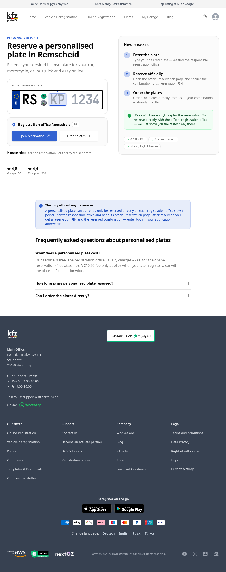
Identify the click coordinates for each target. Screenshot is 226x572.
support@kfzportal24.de (40, 397)
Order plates (76, 136)
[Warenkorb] (204, 16)
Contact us (69, 433)
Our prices (15, 460)
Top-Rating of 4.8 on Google (176, 4)
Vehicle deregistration (23, 442)
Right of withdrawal (185, 451)
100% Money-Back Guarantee (113, 4)
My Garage (150, 17)
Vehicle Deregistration (61, 17)
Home (31, 17)
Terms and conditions (187, 433)
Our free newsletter (21, 478)
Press (120, 460)
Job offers (124, 451)
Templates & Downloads (25, 469)
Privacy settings (182, 469)
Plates (128, 17)
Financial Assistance (131, 469)
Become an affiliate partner (82, 442)
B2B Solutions (72, 451)
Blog (170, 17)
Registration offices (76, 460)
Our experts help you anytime (49, 4)
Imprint (177, 460)
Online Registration (101, 17)
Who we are (125, 433)
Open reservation (32, 136)
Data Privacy (180, 442)
